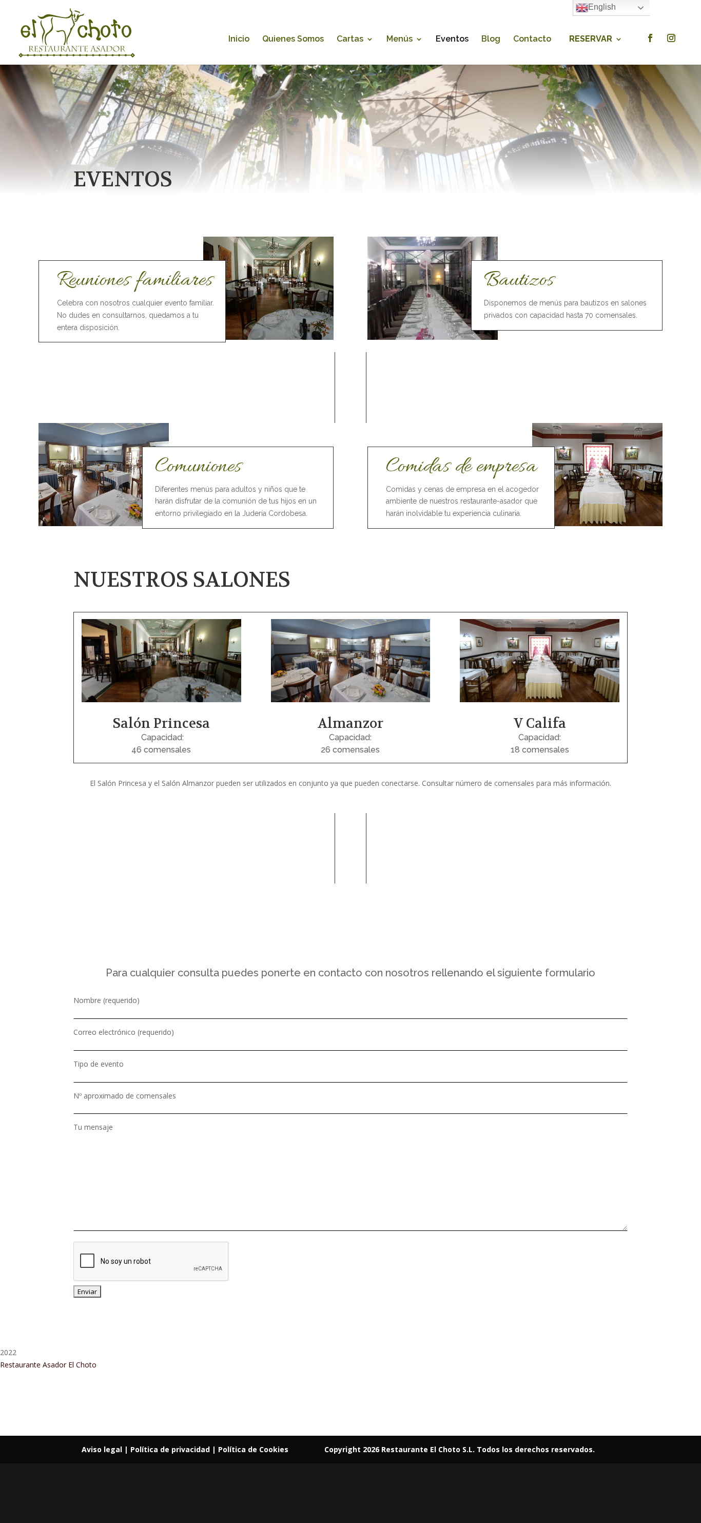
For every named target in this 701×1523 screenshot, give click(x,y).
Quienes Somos (293, 39)
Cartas (350, 39)
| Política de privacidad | (171, 1449)
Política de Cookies (253, 1449)
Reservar (590, 39)
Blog (490, 39)
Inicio (238, 39)
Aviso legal (103, 1449)
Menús (399, 39)
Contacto (532, 39)
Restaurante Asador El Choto (48, 1365)
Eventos (452, 39)
